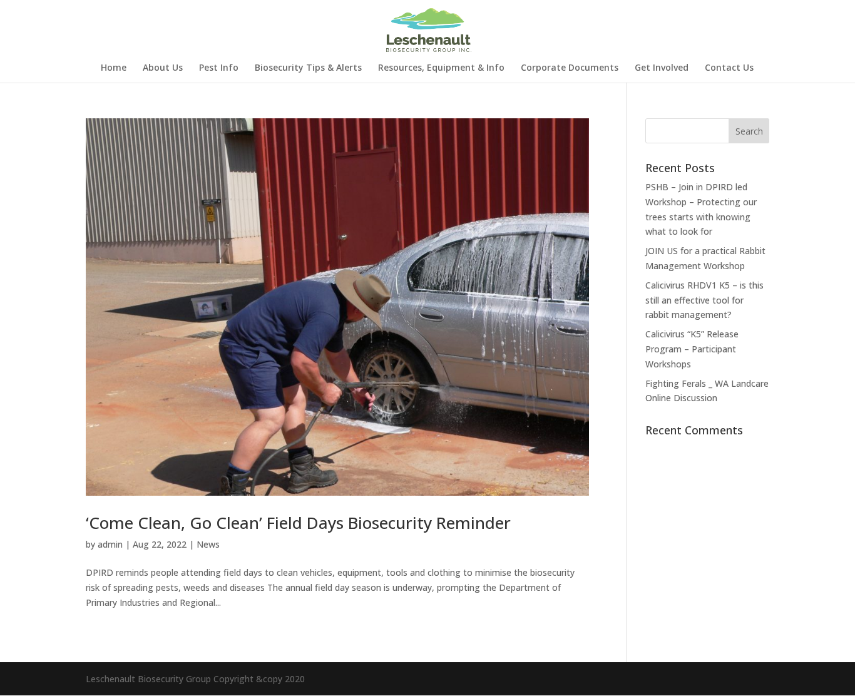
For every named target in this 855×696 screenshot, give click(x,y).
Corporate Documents (569, 68)
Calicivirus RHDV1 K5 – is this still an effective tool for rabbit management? (704, 300)
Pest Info (218, 68)
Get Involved (662, 68)
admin (110, 544)
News (208, 544)
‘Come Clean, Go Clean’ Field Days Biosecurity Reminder (298, 522)
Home (113, 68)
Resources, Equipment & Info (441, 68)
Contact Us (729, 68)
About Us (163, 68)
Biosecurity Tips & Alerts (308, 68)
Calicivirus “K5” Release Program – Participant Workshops (692, 349)
